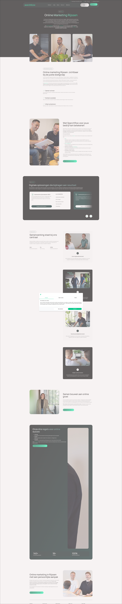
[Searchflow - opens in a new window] (80, 294)
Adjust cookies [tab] (61, 297)
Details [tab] (75, 297)
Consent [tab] (46, 297)
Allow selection (60, 308)
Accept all (74, 308)
